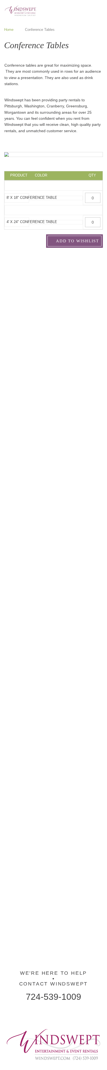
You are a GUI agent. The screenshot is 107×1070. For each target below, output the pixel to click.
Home (8, 30)
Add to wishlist (77, 241)
